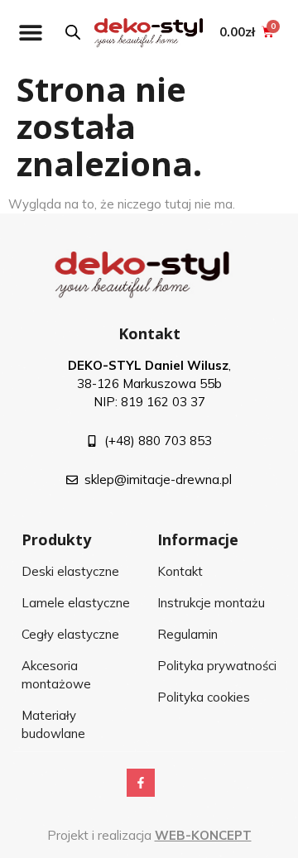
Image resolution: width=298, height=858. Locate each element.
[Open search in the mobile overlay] (73, 32)
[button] (30, 31)
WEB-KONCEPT (203, 835)
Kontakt (149, 333)
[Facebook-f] (141, 783)
